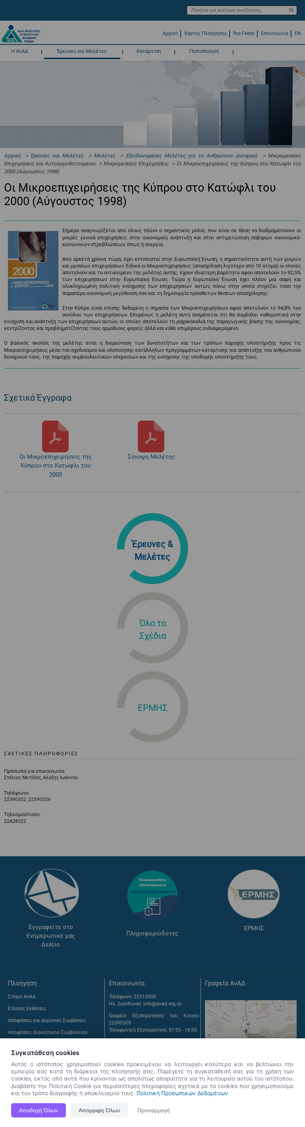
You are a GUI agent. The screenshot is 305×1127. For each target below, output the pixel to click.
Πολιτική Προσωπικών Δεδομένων (182, 1093)
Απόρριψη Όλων (99, 1110)
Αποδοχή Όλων (38, 1110)
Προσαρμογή (153, 1110)
